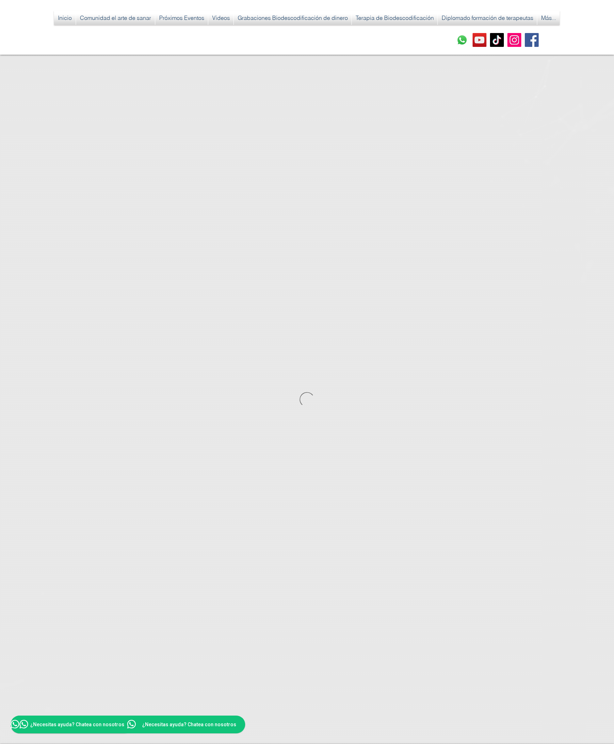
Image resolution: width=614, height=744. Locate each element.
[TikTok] (497, 40)
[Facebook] (532, 40)
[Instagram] (514, 40)
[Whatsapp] (462, 40)
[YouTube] (479, 40)
